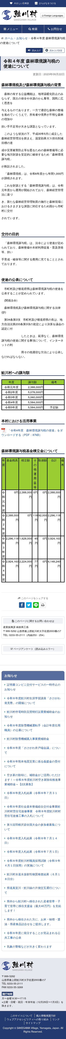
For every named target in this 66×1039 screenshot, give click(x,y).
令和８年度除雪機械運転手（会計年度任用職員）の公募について (32, 727)
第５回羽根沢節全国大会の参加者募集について (32, 827)
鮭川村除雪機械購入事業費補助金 (28, 739)
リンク (56, 1019)
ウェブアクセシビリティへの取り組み (28, 1019)
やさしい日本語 (21, 3)
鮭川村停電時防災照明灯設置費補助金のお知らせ (32, 714)
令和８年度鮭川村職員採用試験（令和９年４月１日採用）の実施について (32, 863)
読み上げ (36, 50)
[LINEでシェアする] (36, 605)
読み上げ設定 (56, 50)
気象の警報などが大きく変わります (29, 946)
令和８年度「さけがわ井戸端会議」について (32, 750)
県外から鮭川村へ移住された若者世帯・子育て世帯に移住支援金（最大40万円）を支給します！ (32, 905)
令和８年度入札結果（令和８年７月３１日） (31, 795)
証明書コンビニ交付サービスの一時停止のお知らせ (32, 687)
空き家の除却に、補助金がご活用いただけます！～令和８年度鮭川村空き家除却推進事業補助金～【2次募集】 (32, 779)
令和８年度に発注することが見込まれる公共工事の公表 (32, 935)
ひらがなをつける (47, 3)
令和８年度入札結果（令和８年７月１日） (33, 852)
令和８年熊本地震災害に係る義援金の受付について (32, 763)
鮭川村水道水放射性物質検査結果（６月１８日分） (32, 876)
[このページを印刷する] (43, 605)
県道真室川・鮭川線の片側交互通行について (32, 890)
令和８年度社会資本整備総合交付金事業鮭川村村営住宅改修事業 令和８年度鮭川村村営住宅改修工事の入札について (32, 811)
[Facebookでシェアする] (22, 605)
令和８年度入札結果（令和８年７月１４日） (31, 840)
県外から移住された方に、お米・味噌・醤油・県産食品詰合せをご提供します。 (32, 921)
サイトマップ (33, 1023)
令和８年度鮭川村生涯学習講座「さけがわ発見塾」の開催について (32, 700)
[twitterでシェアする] (29, 605)
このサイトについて (21, 1015)
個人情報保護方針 (46, 1015)
